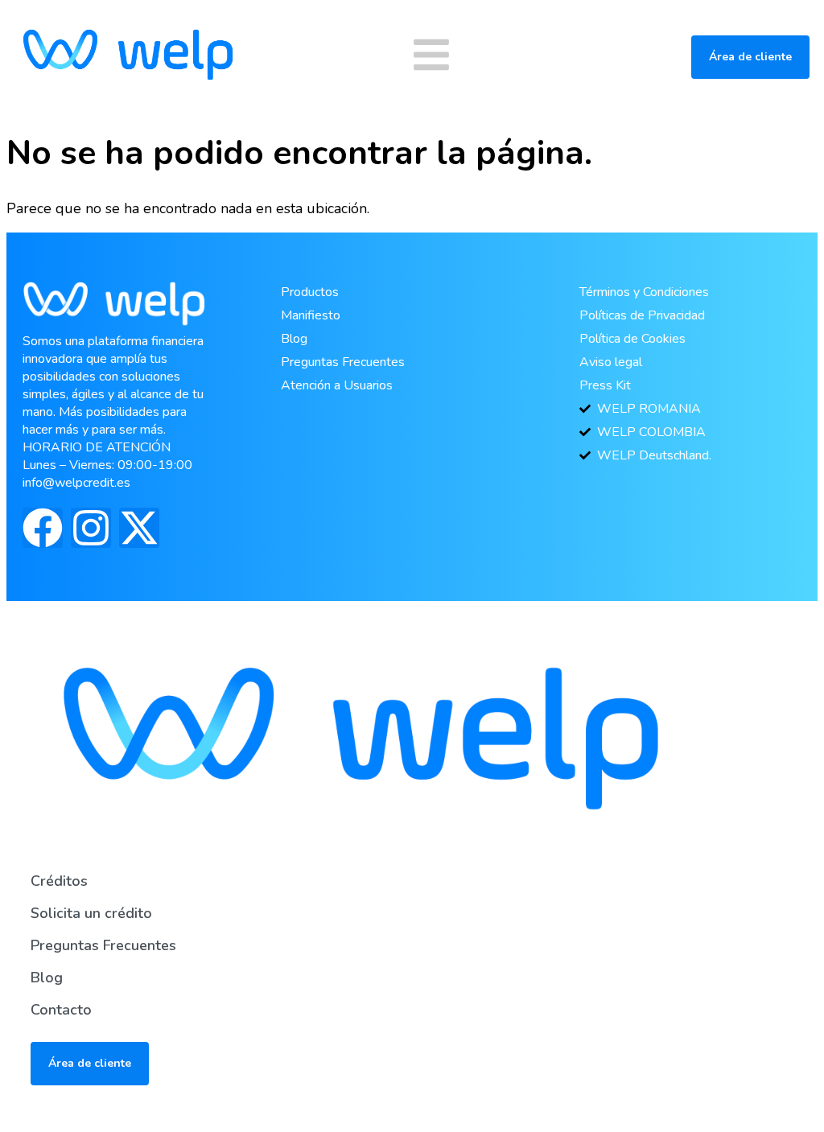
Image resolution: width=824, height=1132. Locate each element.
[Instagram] (91, 528)
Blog (47, 977)
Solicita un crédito (91, 913)
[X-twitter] (139, 528)
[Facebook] (43, 528)
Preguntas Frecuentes (103, 945)
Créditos (59, 881)
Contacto (61, 1009)
